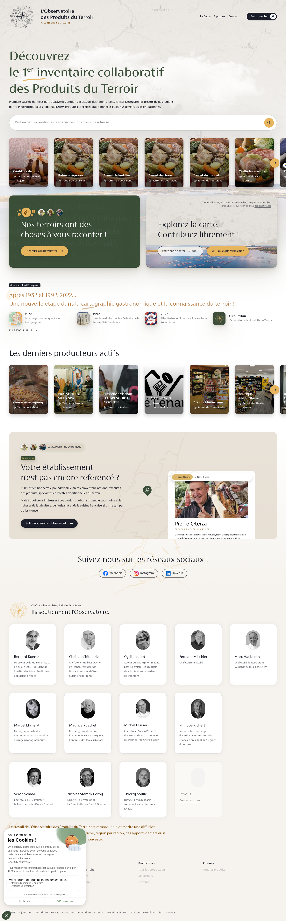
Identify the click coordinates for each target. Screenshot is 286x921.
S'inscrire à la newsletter (41, 251)
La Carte (205, 16)
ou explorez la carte (231, 251)
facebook (116, 573)
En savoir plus (20, 330)
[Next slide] (274, 163)
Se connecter (259, 16)
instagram (147, 573)
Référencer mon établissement (46, 523)
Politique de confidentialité (146, 912)
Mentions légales (117, 912)
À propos (219, 16)
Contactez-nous (189, 800)
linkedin (177, 573)
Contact (233, 16)
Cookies (170, 912)
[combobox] (143, 123)
